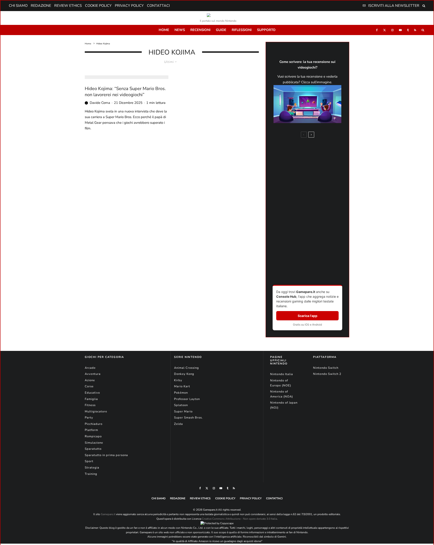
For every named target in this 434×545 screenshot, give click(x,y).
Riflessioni (242, 30)
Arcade (90, 368)
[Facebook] (376, 30)
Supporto (266, 30)
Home (164, 30)
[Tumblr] (407, 30)
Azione (90, 380)
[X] (384, 30)
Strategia (92, 468)
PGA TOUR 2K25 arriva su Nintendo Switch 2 (312, 272)
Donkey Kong (184, 374)
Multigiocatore (96, 411)
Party (89, 418)
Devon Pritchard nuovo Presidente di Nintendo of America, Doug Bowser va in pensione (315, 170)
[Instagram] (392, 30)
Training (91, 474)
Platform (91, 430)
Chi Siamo (18, 5)
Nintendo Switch (325, 368)
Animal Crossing (186, 368)
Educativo (92, 393)
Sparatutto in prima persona (106, 455)
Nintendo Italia (281, 374)
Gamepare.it (108, 514)
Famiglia (91, 399)
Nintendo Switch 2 (327, 374)
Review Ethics (68, 5)
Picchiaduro (93, 424)
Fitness (90, 405)
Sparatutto (93, 449)
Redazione (41, 5)
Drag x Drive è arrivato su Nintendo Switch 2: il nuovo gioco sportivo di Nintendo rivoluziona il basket (315, 149)
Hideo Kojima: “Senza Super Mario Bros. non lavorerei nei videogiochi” (125, 92)
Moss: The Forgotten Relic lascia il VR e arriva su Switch (314, 207)
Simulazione (94, 443)
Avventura (93, 374)
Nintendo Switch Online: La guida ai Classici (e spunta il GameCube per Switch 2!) (316, 256)
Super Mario (183, 411)
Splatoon (181, 405)
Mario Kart (182, 386)
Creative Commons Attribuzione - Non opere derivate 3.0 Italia (239, 519)
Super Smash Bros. (188, 418)
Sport (89, 461)
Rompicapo (93, 436)
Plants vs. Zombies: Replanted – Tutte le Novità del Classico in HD (317, 189)
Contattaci (158, 5)
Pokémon (181, 393)
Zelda (178, 424)
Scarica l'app (307, 316)
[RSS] (415, 30)
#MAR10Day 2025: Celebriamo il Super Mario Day (315, 222)
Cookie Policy (98, 5)
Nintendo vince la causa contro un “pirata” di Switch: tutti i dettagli (316, 239)
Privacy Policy (129, 5)
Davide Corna (100, 102)
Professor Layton (187, 399)
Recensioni (200, 30)
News (180, 30)
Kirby (178, 380)
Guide (221, 30)
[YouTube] (400, 30)
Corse (89, 386)
